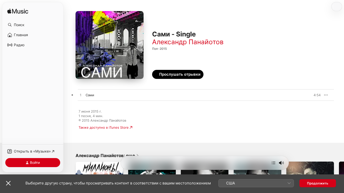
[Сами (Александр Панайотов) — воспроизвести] (81, 95)
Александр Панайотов (188, 42)
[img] (17, 11)
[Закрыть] (8, 183)
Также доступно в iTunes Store (104, 127)
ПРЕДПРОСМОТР (310, 94)
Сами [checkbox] (90, 95)
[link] (107, 155)
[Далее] (273, 162)
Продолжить (317, 183)
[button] (33, 25)
